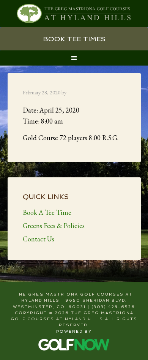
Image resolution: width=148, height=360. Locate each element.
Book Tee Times (74, 39)
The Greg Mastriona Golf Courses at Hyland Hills (74, 13)
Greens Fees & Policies (54, 225)
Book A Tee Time (47, 212)
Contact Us (38, 239)
